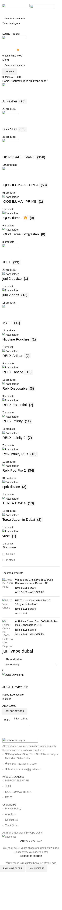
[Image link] (20, 740)
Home (6, 81)
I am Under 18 (36, 868)
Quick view (15, 681)
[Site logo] (16, 9)
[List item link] (31, 789)
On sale (10, 554)
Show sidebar (13, 659)
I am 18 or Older (12, 868)
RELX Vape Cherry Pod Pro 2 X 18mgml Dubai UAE (33, 602)
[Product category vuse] (31, 314)
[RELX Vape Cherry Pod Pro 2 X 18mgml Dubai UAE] (7, 607)
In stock (10, 560)
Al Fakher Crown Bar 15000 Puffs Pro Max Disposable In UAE (36, 623)
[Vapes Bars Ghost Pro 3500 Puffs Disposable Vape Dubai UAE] (7, 586)
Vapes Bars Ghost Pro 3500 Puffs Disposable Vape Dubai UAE (34, 581)
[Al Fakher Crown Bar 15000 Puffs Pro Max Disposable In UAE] (7, 634)
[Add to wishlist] (24, 681)
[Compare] (6, 681)
